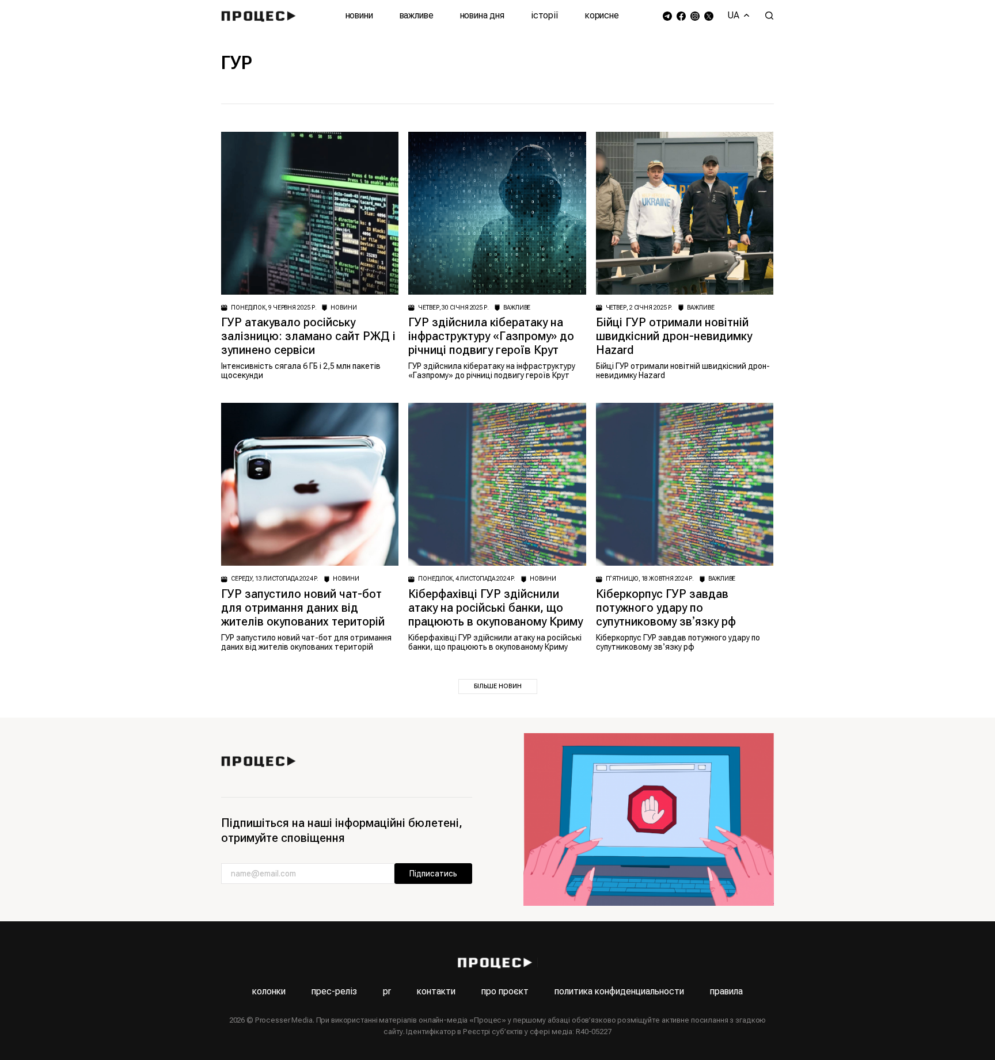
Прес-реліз (334, 991)
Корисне (602, 15)
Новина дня (482, 15)
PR (387, 991)
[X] (708, 16)
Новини (359, 15)
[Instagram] (695, 16)
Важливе (417, 15)
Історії (545, 15)
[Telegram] (667, 16)
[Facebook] (681, 16)
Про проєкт (505, 991)
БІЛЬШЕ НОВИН (498, 686)
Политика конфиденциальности (619, 991)
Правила (726, 991)
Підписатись (433, 873)
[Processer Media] (261, 15)
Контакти (436, 991)
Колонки (269, 991)
